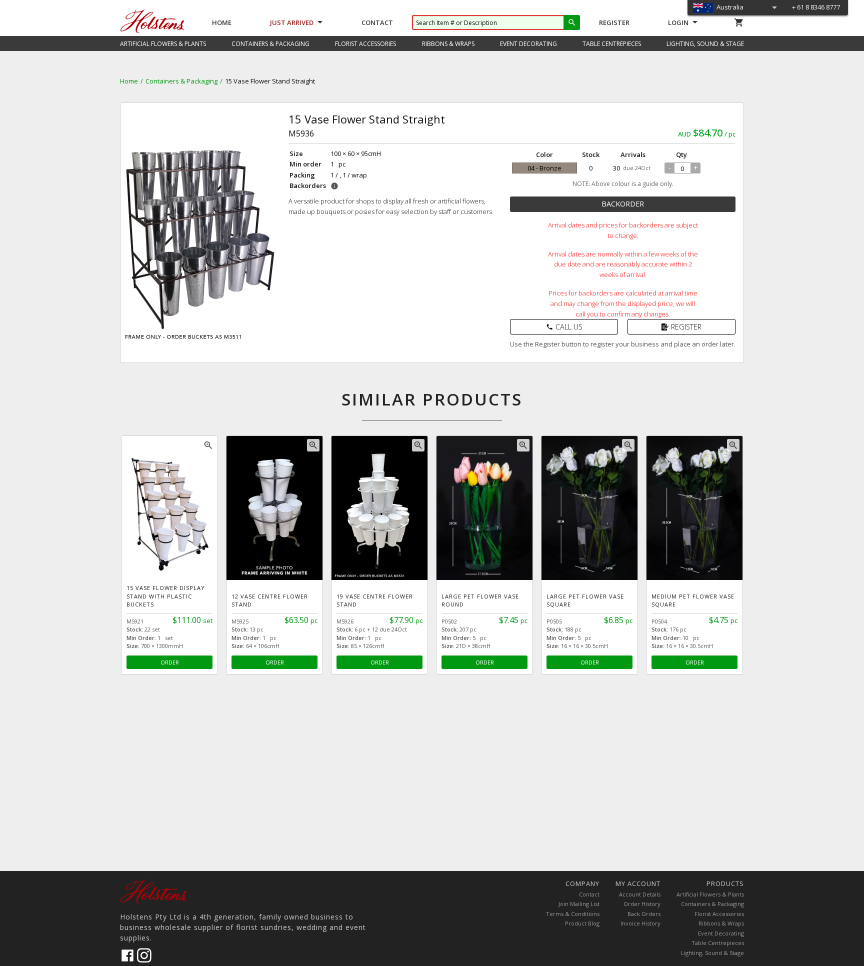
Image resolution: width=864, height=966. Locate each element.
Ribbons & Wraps (721, 923)
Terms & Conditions (573, 914)
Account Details (639, 894)
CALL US (564, 327)
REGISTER (686, 327)
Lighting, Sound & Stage (712, 952)
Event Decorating (721, 933)
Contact (377, 22)
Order (169, 662)
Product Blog (582, 923)
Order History (642, 904)
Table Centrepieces (718, 942)
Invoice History (640, 923)
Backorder (623, 203)
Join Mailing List (579, 904)
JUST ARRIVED (292, 22)
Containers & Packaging (182, 81)
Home (222, 22)
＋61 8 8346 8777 (815, 7)
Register (614, 22)
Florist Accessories (719, 914)
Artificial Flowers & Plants (710, 894)
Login (678, 22)
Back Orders (644, 914)
